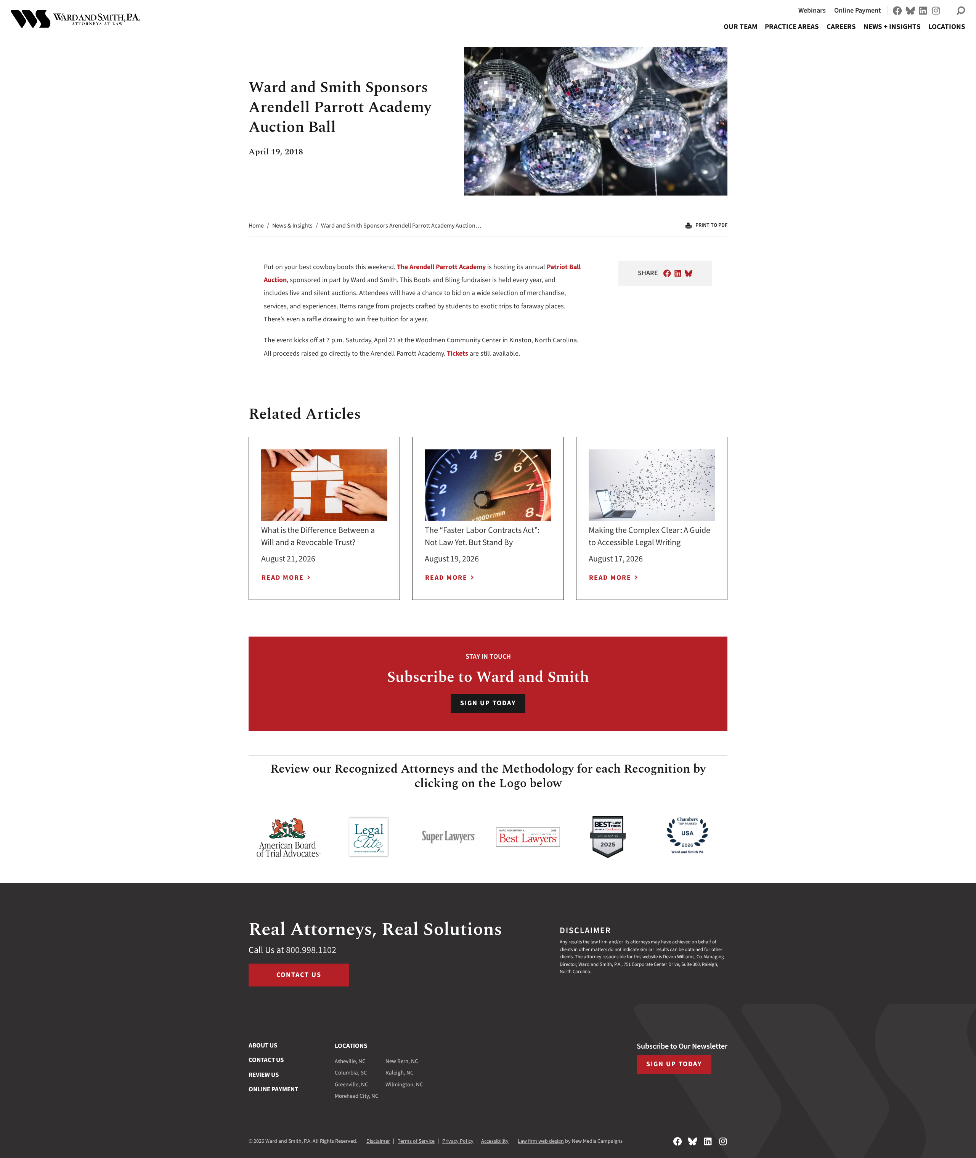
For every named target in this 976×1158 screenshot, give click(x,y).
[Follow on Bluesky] (910, 10)
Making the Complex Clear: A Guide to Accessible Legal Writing (649, 536)
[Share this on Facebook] (667, 273)
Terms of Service (416, 1141)
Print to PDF (711, 225)
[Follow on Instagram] (936, 10)
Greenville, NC (351, 1085)
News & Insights (292, 225)
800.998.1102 (311, 950)
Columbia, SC (351, 1073)
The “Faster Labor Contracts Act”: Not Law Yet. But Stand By (482, 536)
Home (256, 225)
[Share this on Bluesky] (688, 273)
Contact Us (298, 975)
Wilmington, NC (404, 1085)
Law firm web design (541, 1141)
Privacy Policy (458, 1141)
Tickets (457, 353)
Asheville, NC (350, 1061)
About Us (263, 1045)
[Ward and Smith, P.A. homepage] (75, 19)
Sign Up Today (488, 703)
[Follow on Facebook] (897, 10)
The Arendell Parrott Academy (441, 267)
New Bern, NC (401, 1061)
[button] (960, 10)
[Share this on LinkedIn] (678, 273)
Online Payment (857, 10)
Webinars (812, 10)
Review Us (264, 1074)
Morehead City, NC (357, 1096)
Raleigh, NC (399, 1073)
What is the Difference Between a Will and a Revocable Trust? (318, 536)
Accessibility (495, 1141)
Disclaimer (378, 1141)
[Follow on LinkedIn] (923, 10)
